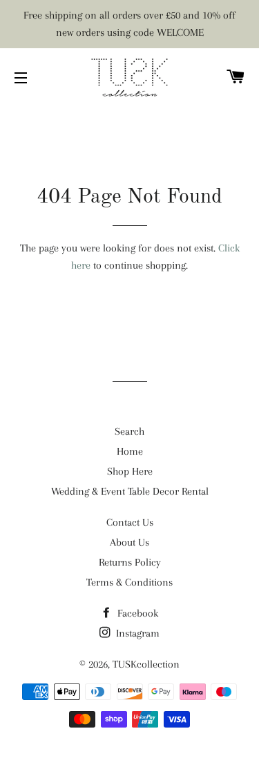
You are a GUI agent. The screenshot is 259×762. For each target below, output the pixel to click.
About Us (129, 542)
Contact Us (129, 522)
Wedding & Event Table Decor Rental (130, 491)
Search (129, 431)
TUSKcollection (146, 664)
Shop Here (130, 471)
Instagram (136, 633)
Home (130, 451)
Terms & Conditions (129, 582)
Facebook (136, 613)
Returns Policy (130, 562)
